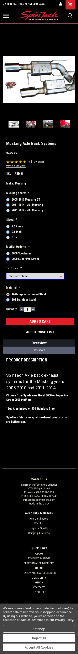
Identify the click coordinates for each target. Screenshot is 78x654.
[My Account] (60, 4)
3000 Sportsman (22, 253)
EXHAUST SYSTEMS (39, 558)
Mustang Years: (17, 193)
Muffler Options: (18, 246)
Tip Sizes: (14, 268)
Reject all (39, 638)
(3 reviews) (36, 161)
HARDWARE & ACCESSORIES (39, 572)
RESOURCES (39, 592)
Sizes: (11, 219)
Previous (6, 79)
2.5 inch (17, 231)
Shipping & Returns (39, 533)
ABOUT (39, 553)
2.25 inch (17, 226)
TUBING (39, 568)
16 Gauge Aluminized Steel (29, 294)
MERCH (39, 582)
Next (72, 79)
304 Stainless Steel (24, 299)
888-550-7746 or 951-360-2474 (26, 4)
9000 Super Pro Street (25, 259)
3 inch (15, 237)
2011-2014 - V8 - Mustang (27, 210)
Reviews (39, 350)
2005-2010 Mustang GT (26, 199)
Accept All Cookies (39, 647)
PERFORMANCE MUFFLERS (39, 563)
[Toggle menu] (6, 16)
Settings (39, 629)
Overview (39, 343)
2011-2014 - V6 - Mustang (27, 204)
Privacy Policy (64, 620)
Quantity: (11, 309)
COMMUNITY (39, 577)
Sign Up (44, 528)
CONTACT (39, 587)
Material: (13, 287)
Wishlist (39, 523)
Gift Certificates (39, 518)
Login (33, 528)
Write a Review (16, 166)
